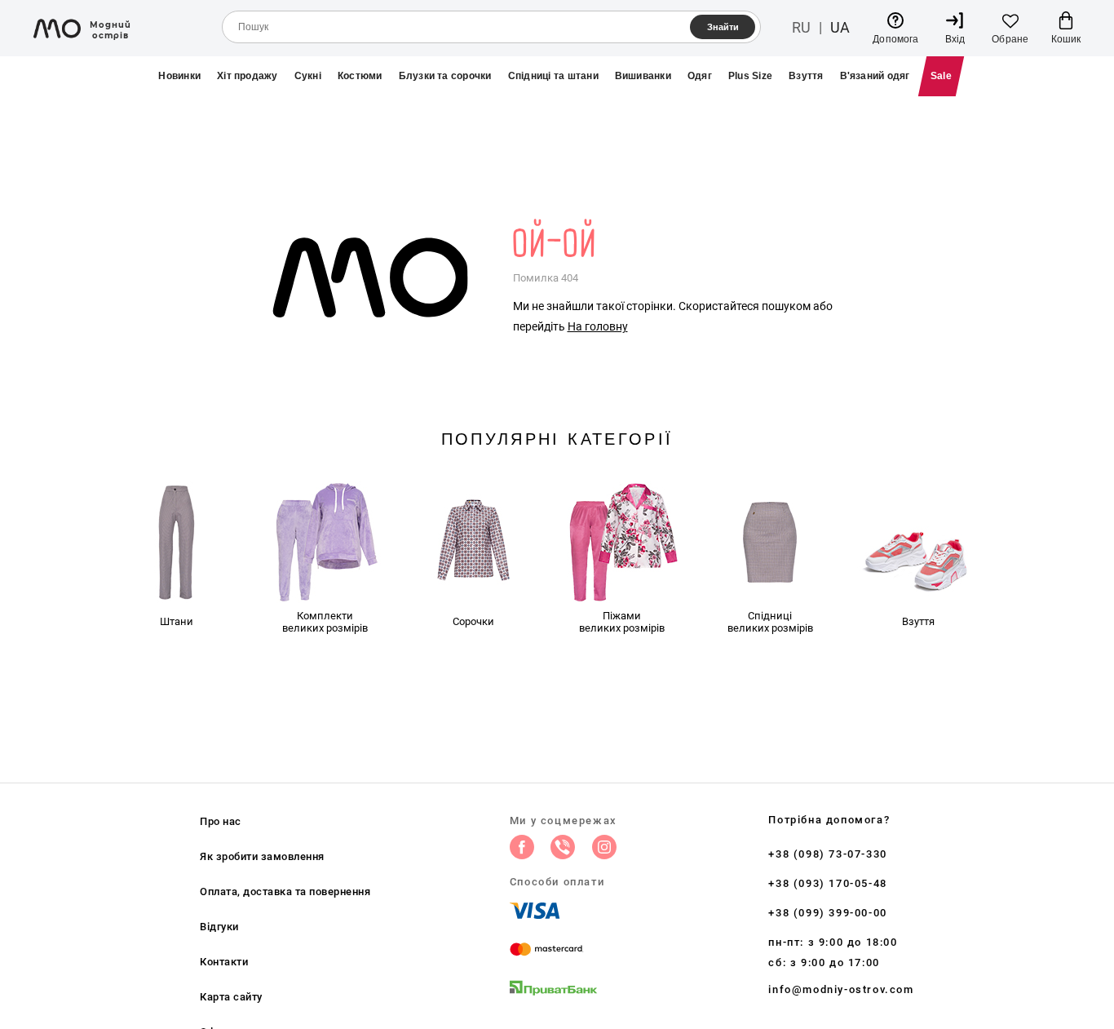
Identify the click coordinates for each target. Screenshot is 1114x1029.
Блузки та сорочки (445, 76)
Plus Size (750, 76)
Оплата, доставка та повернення (285, 891)
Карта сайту (231, 997)
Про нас (220, 821)
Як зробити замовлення (262, 856)
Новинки (179, 76)
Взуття (806, 76)
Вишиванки (643, 76)
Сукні (307, 76)
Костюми (360, 76)
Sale (941, 76)
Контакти (224, 962)
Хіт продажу (247, 76)
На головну (598, 326)
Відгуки (219, 926)
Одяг (699, 76)
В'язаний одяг (875, 76)
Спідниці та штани (553, 76)
